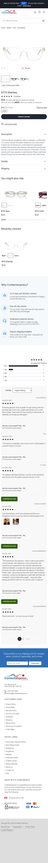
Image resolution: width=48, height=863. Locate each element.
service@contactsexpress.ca (17, 693)
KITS (14, 27)
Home (3, 27)
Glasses (9, 27)
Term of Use (5, 827)
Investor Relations (7, 830)
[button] (24, 134)
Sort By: (9, 390)
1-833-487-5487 (12, 691)
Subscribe (35, 663)
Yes (20, 426)
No (24, 426)
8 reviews (17, 96)
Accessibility (17, 827)
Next (28, 639)
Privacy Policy (30, 827)
